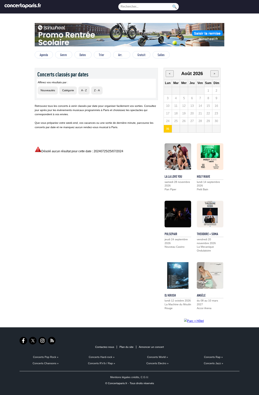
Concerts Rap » (213, 357)
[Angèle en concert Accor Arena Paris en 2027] (210, 275)
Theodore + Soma (207, 234)
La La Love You (173, 176)
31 (167, 128)
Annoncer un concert (151, 346)
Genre (63, 55)
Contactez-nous (104, 346)
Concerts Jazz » (213, 363)
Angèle (201, 295)
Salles (161, 55)
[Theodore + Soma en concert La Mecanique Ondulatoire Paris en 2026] (210, 214)
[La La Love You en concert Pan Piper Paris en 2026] (178, 156)
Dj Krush (170, 295)
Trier (101, 55)
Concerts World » (157, 357)
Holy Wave (203, 176)
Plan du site (126, 346)
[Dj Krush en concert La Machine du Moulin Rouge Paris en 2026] (178, 275)
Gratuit (141, 55)
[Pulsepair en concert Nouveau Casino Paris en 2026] (178, 214)
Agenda (44, 55)
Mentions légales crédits (124, 377)
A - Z (84, 90)
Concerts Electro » (157, 363)
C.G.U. (145, 377)
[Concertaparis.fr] (23, 7)
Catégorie (68, 90)
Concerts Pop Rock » (45, 357)
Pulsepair (171, 234)
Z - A (97, 90)
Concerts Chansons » (46, 363)
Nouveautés (48, 90)
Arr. (120, 55)
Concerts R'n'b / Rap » (101, 363)
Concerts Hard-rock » (102, 357)
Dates (82, 55)
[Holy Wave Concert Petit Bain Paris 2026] (210, 156)
